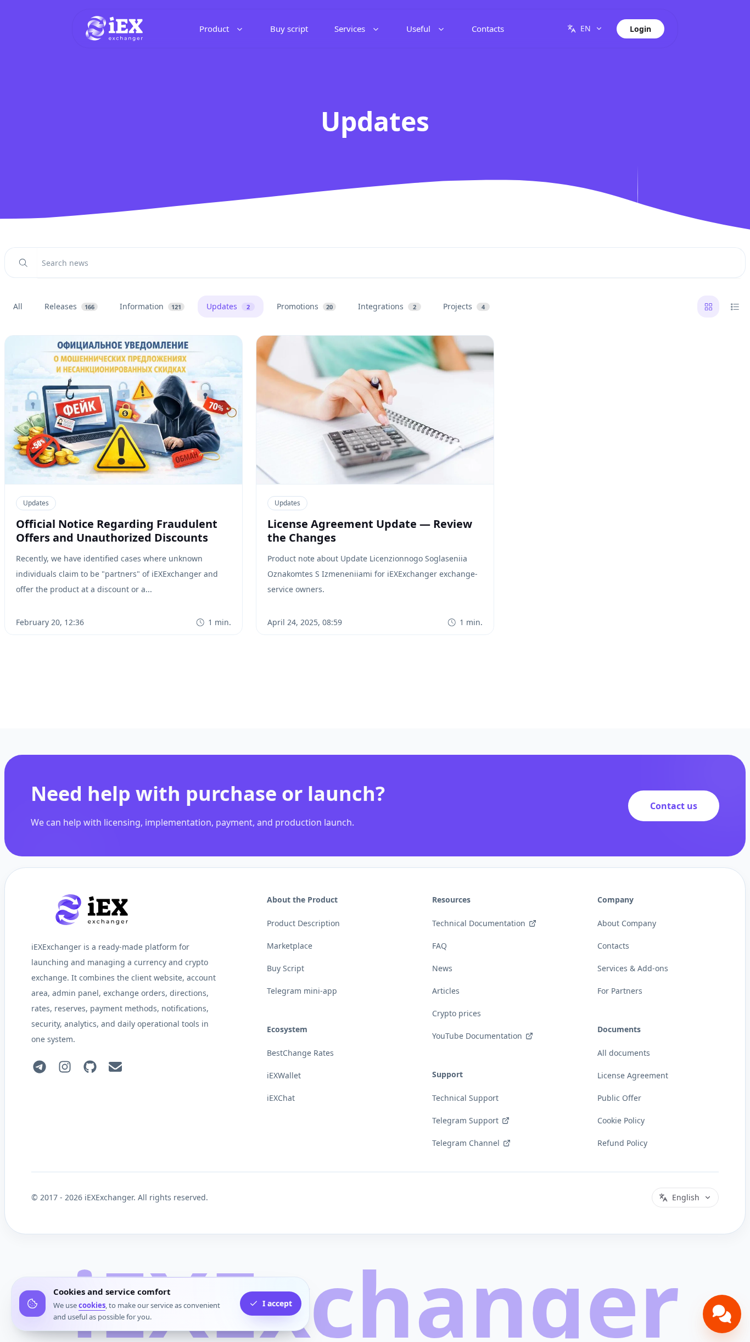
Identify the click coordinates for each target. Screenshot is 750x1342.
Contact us (673, 806)
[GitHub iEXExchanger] (90, 1066)
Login (640, 29)
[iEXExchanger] (91, 909)
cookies (92, 1305)
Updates (36, 503)
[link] (114, 28)
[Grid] (708, 307)
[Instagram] (65, 1066)
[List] (735, 307)
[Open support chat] (722, 1314)
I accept (277, 1304)
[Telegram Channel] (39, 1066)
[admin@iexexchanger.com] (115, 1066)
